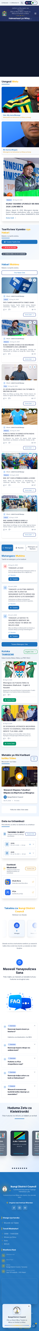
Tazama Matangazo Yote (19, 644)
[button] (19, 1031)
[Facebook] (14, 1208)
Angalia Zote (29, 652)
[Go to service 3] (17, 1168)
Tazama (15, 579)
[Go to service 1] (12, 1168)
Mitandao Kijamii (17, 3)
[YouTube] (25, 1208)
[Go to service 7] (25, 1168)
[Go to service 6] (23, 1168)
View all (34, 758)
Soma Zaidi (8, 218)
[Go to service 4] (19, 1168)
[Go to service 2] (15, 1168)
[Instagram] (19, 1208)
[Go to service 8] (27, 1168)
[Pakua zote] (30, 844)
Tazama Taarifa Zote (13, 242)
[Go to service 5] (21, 1168)
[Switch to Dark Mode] (22, 3)
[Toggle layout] (29, 1307)
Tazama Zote (30, 834)
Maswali (5, 3)
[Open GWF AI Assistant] (34, 1326)
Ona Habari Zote (19, 273)
